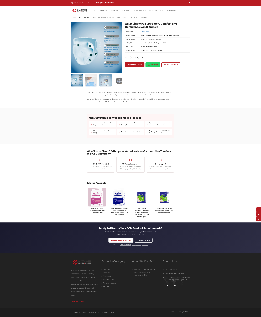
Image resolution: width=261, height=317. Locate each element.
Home (95, 10)
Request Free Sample (171, 64)
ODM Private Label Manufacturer (145, 269)
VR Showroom (171, 10)
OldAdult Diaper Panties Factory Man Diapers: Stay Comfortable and (164, 210)
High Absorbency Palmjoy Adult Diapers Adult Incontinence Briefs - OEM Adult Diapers (119, 211)
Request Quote (136, 64)
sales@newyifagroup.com (140, 245)
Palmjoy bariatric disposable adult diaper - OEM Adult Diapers (97, 210)
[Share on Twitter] (137, 57)
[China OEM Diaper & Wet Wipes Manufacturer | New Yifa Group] (79, 10)
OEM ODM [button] (125, 10)
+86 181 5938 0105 (125, 245)
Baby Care (106, 269)
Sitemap (172, 312)
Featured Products (109, 283)
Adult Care (106, 273)
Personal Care (108, 276)
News (161, 10)
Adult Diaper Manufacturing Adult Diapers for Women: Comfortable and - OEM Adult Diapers (141, 212)
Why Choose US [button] (139, 10)
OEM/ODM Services (144, 240)
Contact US (153, 10)
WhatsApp (154, 64)
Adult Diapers (84, 17)
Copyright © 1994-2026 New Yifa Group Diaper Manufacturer (92, 312)
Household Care (108, 280)
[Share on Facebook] (132, 57)
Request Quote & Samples (121, 240)
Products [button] (103, 10)
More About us (77, 302)
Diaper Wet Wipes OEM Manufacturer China (142, 274)
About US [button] (114, 10)
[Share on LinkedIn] (142, 57)
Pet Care (106, 286)
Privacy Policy (183, 312)
